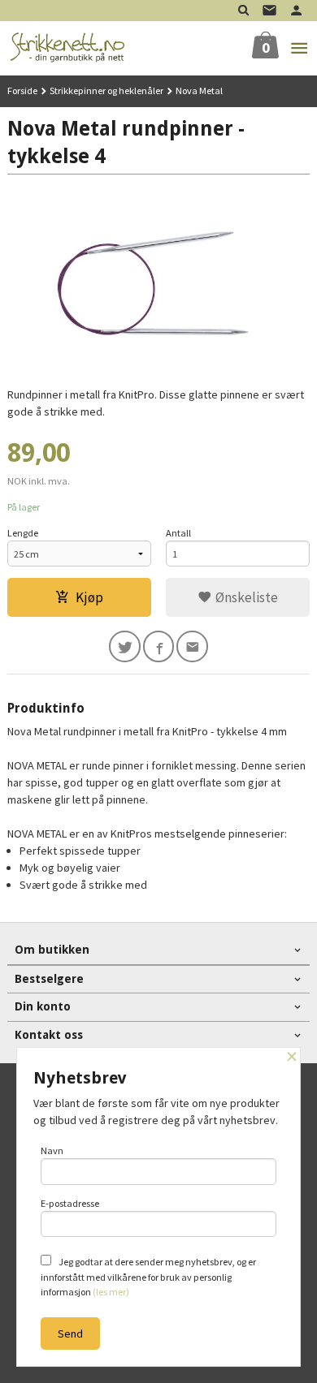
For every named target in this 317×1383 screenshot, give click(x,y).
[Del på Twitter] (125, 646)
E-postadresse (70, 1203)
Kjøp (89, 597)
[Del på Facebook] (159, 646)
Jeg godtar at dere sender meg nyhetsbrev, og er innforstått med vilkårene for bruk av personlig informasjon (148, 1277)
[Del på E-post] (192, 646)
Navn (52, 1150)
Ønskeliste (245, 597)
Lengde (22, 533)
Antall (178, 533)
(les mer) (111, 1292)
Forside (22, 90)
